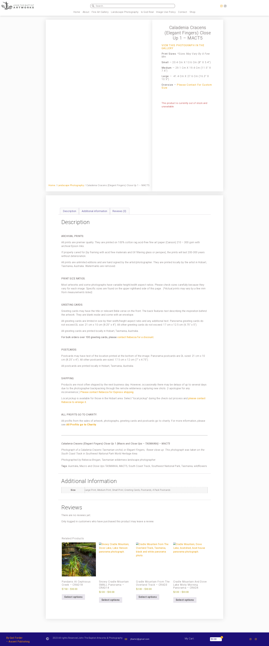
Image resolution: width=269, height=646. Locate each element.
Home (76, 12)
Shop (193, 12)
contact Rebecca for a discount (135, 337)
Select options (73, 596)
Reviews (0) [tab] (119, 211)
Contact (182, 12)
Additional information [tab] (94, 211)
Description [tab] (69, 211)
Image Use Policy (166, 12)
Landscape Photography (125, 12)
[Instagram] (221, 6)
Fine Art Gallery (100, 12)
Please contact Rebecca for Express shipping (107, 392)
